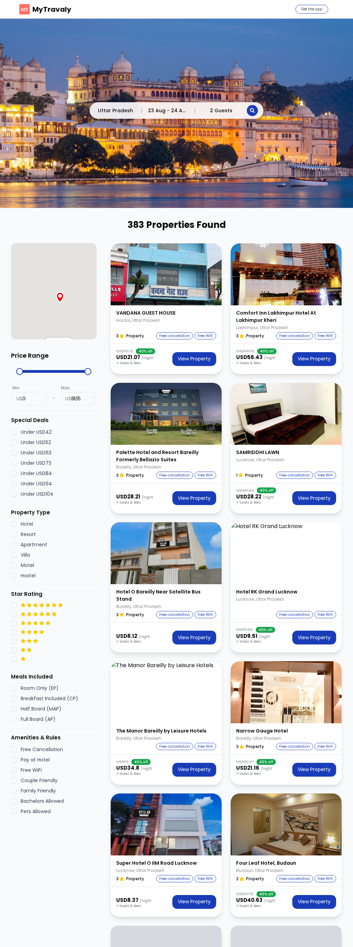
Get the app (311, 9)
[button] (166, 274)
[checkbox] (14, 432)
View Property (194, 358)
